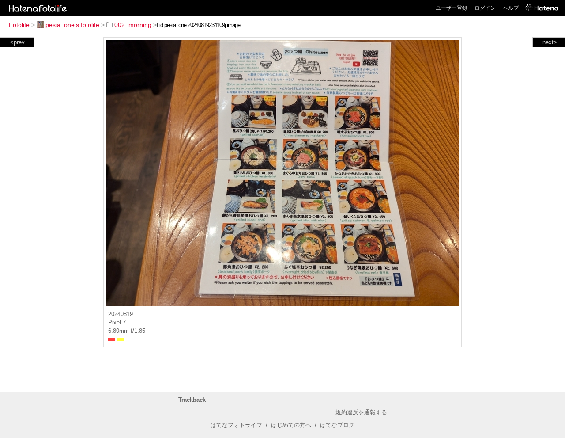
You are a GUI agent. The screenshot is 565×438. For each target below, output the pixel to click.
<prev (17, 42)
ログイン (485, 8)
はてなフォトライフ (236, 425)
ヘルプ (511, 8)
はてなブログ (337, 425)
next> (549, 42)
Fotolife (19, 24)
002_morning (132, 24)
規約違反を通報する (361, 412)
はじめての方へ (291, 425)
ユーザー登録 (451, 8)
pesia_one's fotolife (72, 24)
